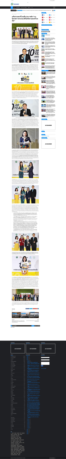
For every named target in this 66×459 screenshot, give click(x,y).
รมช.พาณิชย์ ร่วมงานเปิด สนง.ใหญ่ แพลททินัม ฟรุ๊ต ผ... (33, 402)
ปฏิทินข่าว (29, 7)
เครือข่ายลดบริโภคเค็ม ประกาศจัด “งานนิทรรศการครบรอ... (33, 394)
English (12, 0)
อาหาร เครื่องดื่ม (12, 399)
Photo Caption (13, 366)
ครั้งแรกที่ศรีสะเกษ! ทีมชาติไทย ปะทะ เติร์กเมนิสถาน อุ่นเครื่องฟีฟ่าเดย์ (50, 56)
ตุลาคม (28, 418)
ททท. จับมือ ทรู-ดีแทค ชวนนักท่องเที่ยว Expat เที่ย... (33, 376)
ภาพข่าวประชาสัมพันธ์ (24, 7)
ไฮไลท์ (18, 13)
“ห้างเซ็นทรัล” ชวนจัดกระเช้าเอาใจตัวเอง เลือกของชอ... (33, 375)
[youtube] (52, 0)
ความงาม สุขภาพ (15, 13)
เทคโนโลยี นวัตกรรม (13, 409)
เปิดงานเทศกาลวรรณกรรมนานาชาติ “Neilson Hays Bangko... (33, 411)
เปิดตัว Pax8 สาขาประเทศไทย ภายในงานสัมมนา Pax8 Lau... (33, 417)
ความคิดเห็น (52, 70)
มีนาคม (28, 426)
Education (21, 445)
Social (17, 453)
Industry (12, 392)
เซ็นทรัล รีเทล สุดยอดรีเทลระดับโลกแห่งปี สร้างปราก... (33, 406)
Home (12, 13)
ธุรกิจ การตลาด (12, 362)
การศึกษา (12, 400)
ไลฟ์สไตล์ (14, 441)
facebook (38, 325)
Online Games (22, 450)
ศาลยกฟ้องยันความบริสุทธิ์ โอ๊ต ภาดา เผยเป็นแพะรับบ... (33, 401)
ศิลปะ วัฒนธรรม (12, 417)
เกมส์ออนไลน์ (12, 426)
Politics (12, 422)
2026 (27, 356)
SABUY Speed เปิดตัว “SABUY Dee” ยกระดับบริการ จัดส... (33, 396)
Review (15, 453)
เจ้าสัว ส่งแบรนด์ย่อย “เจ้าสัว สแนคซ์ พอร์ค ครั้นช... (33, 370)
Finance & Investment (13, 379)
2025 (27, 357)
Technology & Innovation (14, 454)
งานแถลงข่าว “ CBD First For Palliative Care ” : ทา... (33, 364)
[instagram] (53, 0)
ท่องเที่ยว (12, 378)
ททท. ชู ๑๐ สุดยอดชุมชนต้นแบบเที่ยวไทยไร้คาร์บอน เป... (33, 373)
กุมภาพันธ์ (28, 427)
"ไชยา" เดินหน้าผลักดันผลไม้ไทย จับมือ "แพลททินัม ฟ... (33, 403)
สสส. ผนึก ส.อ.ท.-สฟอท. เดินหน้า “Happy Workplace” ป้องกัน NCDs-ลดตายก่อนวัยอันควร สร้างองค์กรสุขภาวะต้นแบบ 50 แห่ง (18, 10)
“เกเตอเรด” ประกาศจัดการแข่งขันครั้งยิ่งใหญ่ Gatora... (32, 398)
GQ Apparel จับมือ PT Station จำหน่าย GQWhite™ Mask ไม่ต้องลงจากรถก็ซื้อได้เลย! (50, 49)
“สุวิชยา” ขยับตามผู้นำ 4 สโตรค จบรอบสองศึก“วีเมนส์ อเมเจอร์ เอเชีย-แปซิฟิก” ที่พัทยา (49, 63)
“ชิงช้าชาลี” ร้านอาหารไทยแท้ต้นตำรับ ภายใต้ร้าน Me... (33, 367)
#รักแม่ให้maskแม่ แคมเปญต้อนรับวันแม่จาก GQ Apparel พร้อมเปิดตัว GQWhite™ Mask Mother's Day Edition (50, 46)
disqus (35, 325)
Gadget (12, 404)
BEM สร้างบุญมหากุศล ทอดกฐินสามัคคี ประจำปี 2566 (33, 404)
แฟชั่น (20, 438)
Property (12, 453)
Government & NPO (38, 10)
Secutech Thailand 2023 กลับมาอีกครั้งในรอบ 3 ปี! (33, 415)
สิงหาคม (28, 420)
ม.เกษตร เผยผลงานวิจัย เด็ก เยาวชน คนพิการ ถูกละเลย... (32, 371)
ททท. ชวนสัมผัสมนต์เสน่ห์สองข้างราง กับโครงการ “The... (33, 412)
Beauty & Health (21, 13)
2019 (27, 432)
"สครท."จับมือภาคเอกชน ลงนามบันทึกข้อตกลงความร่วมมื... (33, 388)
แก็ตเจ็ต (12, 405)
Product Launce (13, 421)
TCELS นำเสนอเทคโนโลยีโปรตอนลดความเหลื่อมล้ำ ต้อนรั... (33, 386)
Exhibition (12, 382)
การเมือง (15, 433)
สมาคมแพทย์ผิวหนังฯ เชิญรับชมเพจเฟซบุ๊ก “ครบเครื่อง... (32, 384)
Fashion (12, 412)
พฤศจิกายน (28, 361)
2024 (27, 358)
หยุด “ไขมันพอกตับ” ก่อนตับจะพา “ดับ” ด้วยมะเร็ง (33, 405)
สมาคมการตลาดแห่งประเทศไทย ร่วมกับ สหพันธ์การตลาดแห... (33, 409)
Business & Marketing (13, 361)
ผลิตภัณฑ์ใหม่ (18, 7)
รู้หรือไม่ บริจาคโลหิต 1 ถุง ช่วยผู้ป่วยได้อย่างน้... (32, 362)
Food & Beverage (13, 395)
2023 (27, 359)
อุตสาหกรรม (20, 442)
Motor (12, 383)
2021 (27, 430)
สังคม (20, 441)
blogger (33, 325)
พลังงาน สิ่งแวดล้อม (13, 418)
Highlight (24, 13)
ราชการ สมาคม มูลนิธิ (13, 357)
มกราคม (28, 428)
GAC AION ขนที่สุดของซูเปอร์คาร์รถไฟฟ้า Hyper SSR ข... (33, 365)
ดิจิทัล (11, 396)
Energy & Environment (13, 413)
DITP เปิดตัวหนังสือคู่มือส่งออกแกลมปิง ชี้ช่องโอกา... (33, 397)
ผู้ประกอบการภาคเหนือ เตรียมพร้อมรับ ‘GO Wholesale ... (32, 381)
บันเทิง (17, 437)
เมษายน (28, 425)
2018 (27, 433)
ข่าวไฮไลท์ (45, 70)
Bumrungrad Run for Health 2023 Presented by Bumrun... (33, 389)
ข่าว (14, 7)
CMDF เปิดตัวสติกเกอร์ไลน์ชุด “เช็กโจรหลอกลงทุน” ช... (33, 379)
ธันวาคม (28, 360)
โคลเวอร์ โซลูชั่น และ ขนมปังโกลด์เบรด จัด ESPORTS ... (33, 377)
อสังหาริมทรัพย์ (12, 442)
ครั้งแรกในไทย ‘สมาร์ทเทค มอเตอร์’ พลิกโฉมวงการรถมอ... (33, 383)
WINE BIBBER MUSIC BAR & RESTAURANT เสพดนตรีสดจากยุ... (33, 369)
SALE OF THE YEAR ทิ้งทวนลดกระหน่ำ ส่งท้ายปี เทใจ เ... (33, 392)
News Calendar (18, 450)
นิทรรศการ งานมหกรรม (13, 386)
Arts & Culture (13, 408)
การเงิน (12, 433)
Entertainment (13, 387)
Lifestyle (12, 450)
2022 (27, 429)
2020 (27, 431)
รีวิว (32, 7)
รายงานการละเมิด (43, 368)
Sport (12, 374)
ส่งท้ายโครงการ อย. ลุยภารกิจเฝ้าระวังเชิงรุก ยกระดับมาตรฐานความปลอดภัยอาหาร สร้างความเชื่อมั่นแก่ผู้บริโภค (53, 10)
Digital (12, 391)
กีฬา (20, 433)
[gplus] (54, 0)
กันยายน (28, 419)
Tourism (12, 375)
